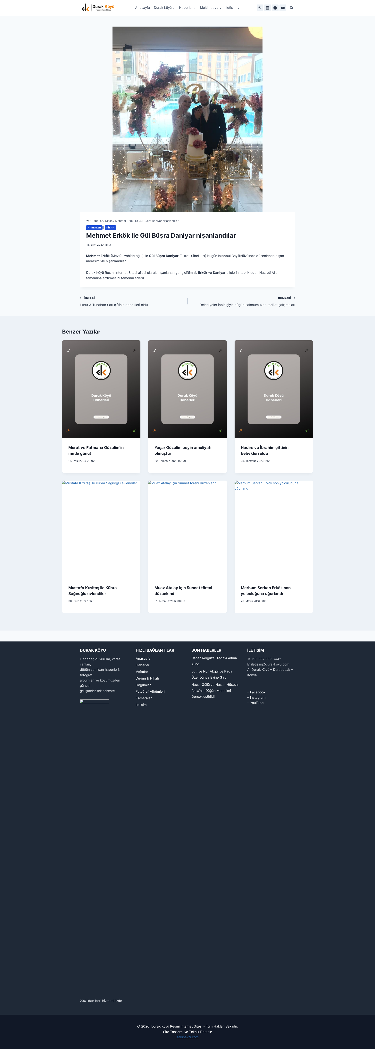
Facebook (257, 692)
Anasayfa (142, 8)
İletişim (141, 705)
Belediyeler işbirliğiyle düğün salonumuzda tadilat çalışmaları (247, 301)
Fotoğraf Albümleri (150, 691)
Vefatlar (142, 672)
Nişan (110, 227)
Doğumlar (143, 685)
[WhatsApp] (260, 7)
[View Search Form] (291, 7)
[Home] (87, 220)
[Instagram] (267, 7)
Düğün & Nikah (147, 678)
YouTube (257, 703)
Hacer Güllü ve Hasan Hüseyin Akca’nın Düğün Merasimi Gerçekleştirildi (215, 690)
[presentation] (101, 389)
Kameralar (144, 698)
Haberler (94, 227)
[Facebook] (275, 7)
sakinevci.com (188, 1037)
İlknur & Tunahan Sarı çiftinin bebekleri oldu (114, 301)
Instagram (258, 697)
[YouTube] (282, 7)
